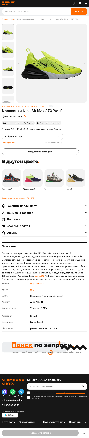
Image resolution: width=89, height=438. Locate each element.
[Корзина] (80, 3)
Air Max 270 (39, 276)
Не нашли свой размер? (54, 142)
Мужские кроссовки (25, 19)
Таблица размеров (8, 142)
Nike (42, 19)
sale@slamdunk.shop (12, 400)
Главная (5, 19)
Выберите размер (13, 136)
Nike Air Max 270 (37, 283)
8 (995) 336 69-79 (10, 405)
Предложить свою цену (40, 151)
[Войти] (74, 3)
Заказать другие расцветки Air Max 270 (18, 198)
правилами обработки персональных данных (70, 393)
